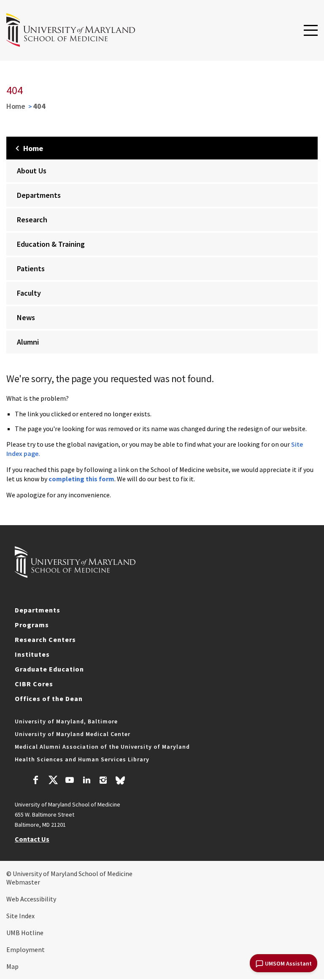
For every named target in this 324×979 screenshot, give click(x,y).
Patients (31, 268)
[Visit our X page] (53, 781)
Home (15, 106)
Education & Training (51, 244)
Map (12, 966)
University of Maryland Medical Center (72, 734)
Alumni (28, 342)
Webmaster (23, 882)
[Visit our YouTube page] (69, 781)
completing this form (81, 479)
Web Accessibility (31, 899)
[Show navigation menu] (311, 30)
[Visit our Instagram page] (103, 781)
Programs (32, 624)
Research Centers (45, 639)
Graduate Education (49, 669)
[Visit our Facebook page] (36, 781)
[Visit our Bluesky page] (120, 782)
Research (32, 219)
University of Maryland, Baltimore (66, 721)
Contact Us (32, 839)
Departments (39, 195)
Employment (25, 949)
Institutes (32, 654)
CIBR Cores (34, 684)
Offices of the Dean (49, 698)
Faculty (29, 293)
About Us (31, 170)
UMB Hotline (24, 932)
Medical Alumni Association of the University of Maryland (102, 746)
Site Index (20, 916)
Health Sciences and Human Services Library (82, 759)
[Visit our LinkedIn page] (86, 781)
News (26, 317)
